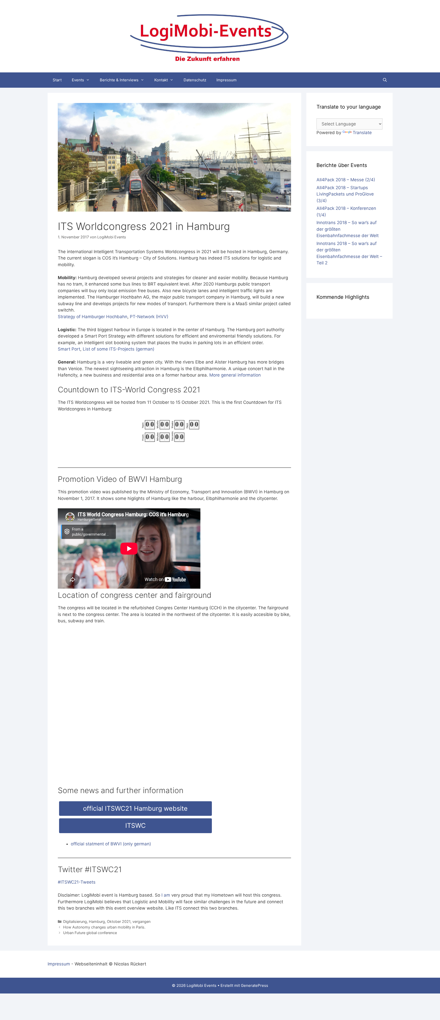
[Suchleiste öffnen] (384, 80)
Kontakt (161, 80)
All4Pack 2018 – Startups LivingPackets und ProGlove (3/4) (345, 194)
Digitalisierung (75, 921)
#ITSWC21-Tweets (76, 882)
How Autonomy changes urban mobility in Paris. (104, 927)
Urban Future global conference (90, 933)
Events (78, 80)
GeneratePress (254, 985)
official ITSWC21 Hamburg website (135, 808)
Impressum (226, 80)
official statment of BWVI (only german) (111, 843)
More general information (235, 375)
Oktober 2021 (118, 921)
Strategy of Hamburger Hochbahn (92, 316)
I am (165, 895)
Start (57, 80)
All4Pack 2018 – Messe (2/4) (346, 179)
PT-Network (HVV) (149, 316)
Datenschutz (195, 80)
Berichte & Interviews (119, 80)
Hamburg (97, 921)
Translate (362, 132)
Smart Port (69, 349)
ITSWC (135, 825)
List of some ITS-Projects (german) (118, 349)
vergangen (141, 921)
